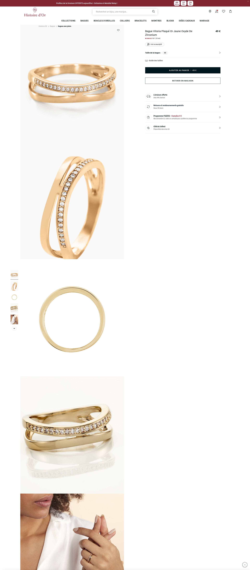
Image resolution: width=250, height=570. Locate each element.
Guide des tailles (156, 61)
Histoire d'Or (43, 26)
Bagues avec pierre (64, 26)
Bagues (52, 26)
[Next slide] (14, 328)
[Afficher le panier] (228, 11)
